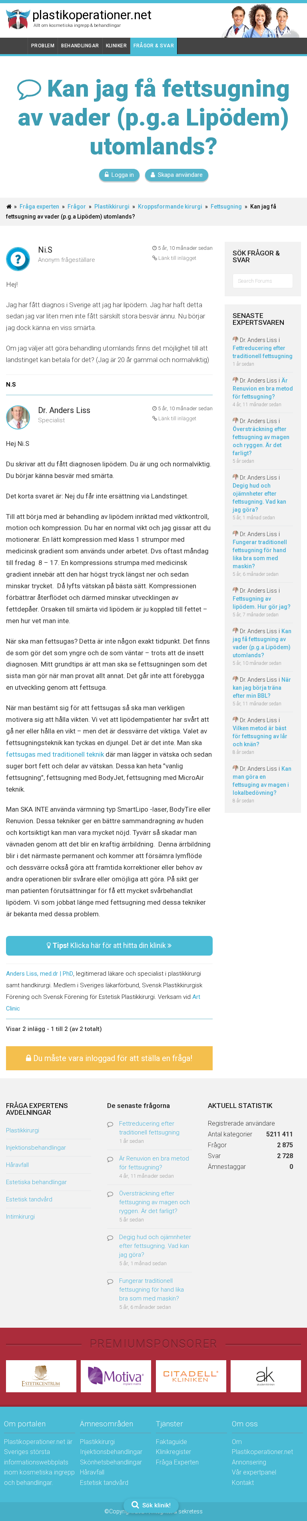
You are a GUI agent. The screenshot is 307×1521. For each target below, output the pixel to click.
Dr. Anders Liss (64, 410)
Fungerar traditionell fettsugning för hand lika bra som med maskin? (151, 1289)
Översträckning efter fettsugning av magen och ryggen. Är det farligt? (154, 1202)
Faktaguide (171, 1442)
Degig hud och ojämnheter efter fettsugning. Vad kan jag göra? (155, 1245)
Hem (17, 46)
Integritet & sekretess (177, 1511)
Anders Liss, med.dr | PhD (39, 973)
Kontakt (243, 1483)
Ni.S (45, 250)
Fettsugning (226, 206)
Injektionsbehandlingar (36, 1147)
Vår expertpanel (254, 1472)
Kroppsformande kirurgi (170, 206)
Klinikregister (173, 1452)
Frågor (77, 206)
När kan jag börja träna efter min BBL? (262, 687)
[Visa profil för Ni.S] (18, 259)
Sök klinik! (156, 1505)
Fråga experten (39, 206)
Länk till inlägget (176, 258)
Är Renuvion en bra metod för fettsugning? (263, 388)
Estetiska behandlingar (36, 1182)
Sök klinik (276, 32)
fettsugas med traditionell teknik (55, 754)
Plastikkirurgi (112, 206)
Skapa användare (180, 174)
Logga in (123, 174)
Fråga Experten (177, 1462)
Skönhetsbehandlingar (111, 1462)
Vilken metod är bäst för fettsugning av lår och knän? (260, 736)
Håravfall (17, 1165)
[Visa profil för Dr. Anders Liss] (18, 418)
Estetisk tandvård (29, 1199)
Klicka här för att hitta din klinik (109, 945)
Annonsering (249, 1462)
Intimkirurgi (20, 1216)
